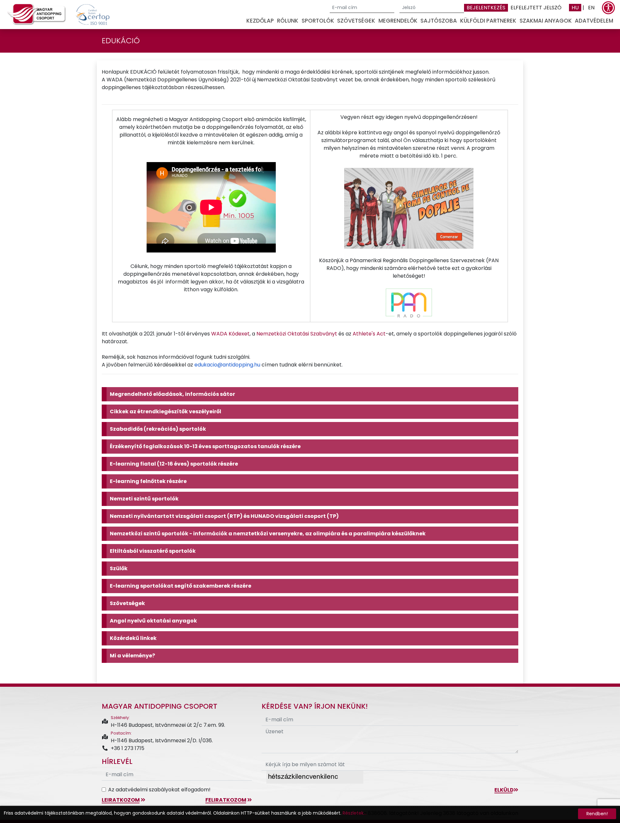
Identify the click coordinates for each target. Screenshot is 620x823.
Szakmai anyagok (546, 21)
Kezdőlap (260, 21)
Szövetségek (356, 21)
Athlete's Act (369, 333)
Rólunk (287, 21)
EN (591, 7)
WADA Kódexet (230, 333)
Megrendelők (398, 21)
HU (575, 7)
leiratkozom (121, 800)
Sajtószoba (438, 21)
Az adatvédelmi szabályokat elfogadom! (159, 789)
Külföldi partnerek (488, 21)
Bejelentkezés (486, 7)
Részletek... (355, 813)
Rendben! (597, 813)
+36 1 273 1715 (127, 748)
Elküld (504, 790)
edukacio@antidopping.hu (227, 364)
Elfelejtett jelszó (536, 7)
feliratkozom (226, 800)
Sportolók (318, 21)
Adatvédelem (594, 21)
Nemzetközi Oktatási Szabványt (296, 333)
